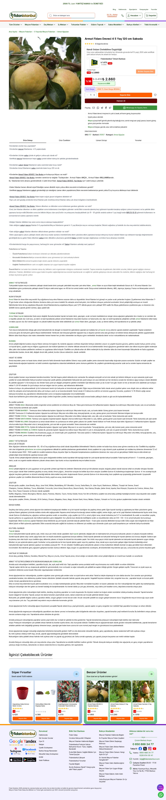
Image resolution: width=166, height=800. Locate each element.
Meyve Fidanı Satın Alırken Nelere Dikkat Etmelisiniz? (111, 748)
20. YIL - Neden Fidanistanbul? (112, 15)
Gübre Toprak (97, 24)
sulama (39, 449)
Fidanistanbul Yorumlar (77, 761)
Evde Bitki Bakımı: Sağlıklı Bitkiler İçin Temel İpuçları (82, 753)
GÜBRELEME (13, 327)
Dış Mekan (48, 24)
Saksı (74, 238)
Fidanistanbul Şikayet (77, 758)
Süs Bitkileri (30, 790)
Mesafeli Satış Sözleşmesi (48, 754)
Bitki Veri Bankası (77, 731)
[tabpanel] (83, 395)
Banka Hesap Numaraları (48, 751)
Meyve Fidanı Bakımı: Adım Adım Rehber (111, 775)
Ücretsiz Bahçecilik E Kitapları (80, 738)
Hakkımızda (122, 9)
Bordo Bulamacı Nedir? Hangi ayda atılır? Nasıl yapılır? (82, 768)
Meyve (90, 121)
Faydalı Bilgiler (74, 764)
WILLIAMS (24, 422)
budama (26, 521)
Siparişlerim (133, 9)
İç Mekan (62, 24)
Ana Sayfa (13, 32)
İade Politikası (44, 760)
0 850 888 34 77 (143, 744)
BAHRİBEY (24, 410)
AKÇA (22, 405)
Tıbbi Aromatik (150, 24)
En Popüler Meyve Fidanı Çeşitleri (111, 738)
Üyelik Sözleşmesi (46, 748)
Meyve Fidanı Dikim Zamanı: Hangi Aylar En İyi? (111, 753)
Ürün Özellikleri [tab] (64, 140)
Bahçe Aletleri (133, 24)
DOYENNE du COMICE (28, 430)
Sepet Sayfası (160, 787)
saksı (26, 155)
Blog (114, 9)
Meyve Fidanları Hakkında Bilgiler (81, 741)
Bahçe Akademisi (107, 731)
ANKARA (23, 433)
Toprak (11, 531)
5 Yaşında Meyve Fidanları (44, 32)
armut (94, 285)
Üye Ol (41, 741)
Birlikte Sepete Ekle (145, 71)
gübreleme (29, 449)
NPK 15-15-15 (131, 212)
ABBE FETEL (25, 427)
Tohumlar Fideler (78, 24)
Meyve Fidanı (13, 790)
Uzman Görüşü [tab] (101, 140)
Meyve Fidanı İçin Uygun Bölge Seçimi (110, 769)
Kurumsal (43, 731)
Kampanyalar (144, 9)
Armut (26, 165)
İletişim (41, 744)
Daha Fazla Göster (91, 131)
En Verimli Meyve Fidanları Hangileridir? (109, 759)
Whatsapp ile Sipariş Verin (136, 108)
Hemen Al (121, 101)
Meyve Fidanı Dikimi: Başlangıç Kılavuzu (110, 742)
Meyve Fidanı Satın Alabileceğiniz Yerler (111, 764)
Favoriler (154, 9)
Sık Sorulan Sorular (46, 738)
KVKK (41, 757)
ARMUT (12, 283)
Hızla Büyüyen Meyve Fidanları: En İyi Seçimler (113, 780)
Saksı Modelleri (115, 24)
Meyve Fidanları (32, 24)
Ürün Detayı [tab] (28, 140)
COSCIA (23, 416)
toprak (20, 316)
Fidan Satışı (73, 735)
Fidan (11, 788)
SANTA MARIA (25, 419)
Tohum (38, 790)
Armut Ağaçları (63, 32)
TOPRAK (12, 313)
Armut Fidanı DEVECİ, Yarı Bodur (22, 197)
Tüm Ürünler (14, 24)
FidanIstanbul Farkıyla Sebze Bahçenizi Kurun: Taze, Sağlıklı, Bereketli (80, 746)
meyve (20, 149)
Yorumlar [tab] (138, 140)
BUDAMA (12, 341)
